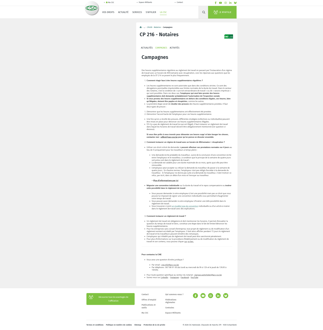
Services (137, 12)
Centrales (169, 307)
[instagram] (225, 3)
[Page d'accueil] (141, 27)
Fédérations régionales (170, 301)
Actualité (123, 12)
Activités (174, 47)
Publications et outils (149, 306)
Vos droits (108, 12)
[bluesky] (235, 3)
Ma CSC (111, 2)
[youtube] (220, 3)
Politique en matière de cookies (119, 325)
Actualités (147, 47)
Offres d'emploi (149, 299)
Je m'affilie (225, 12)
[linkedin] (230, 3)
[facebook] (216, 3)
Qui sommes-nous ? (174, 294)
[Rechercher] (204, 12)
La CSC (163, 12)
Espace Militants (145, 2)
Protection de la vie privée (154, 325)
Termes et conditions (94, 325)
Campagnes (161, 47)
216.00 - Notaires (154, 27)
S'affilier (151, 12)
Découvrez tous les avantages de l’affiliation (113, 299)
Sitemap (137, 325)
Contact (180, 2)
